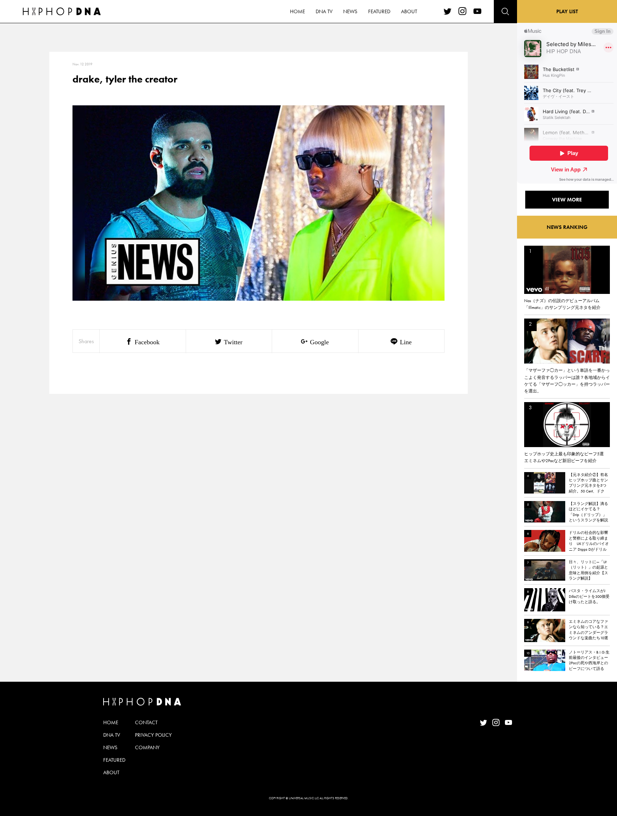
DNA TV (324, 11)
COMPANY (147, 747)
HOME (297, 11)
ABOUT (409, 11)
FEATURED (379, 11)
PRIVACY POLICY (153, 735)
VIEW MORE (567, 199)
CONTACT (146, 722)
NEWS (350, 11)
